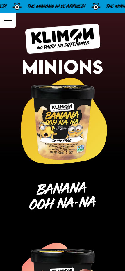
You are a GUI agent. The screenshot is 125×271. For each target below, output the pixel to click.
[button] (8, 20)
